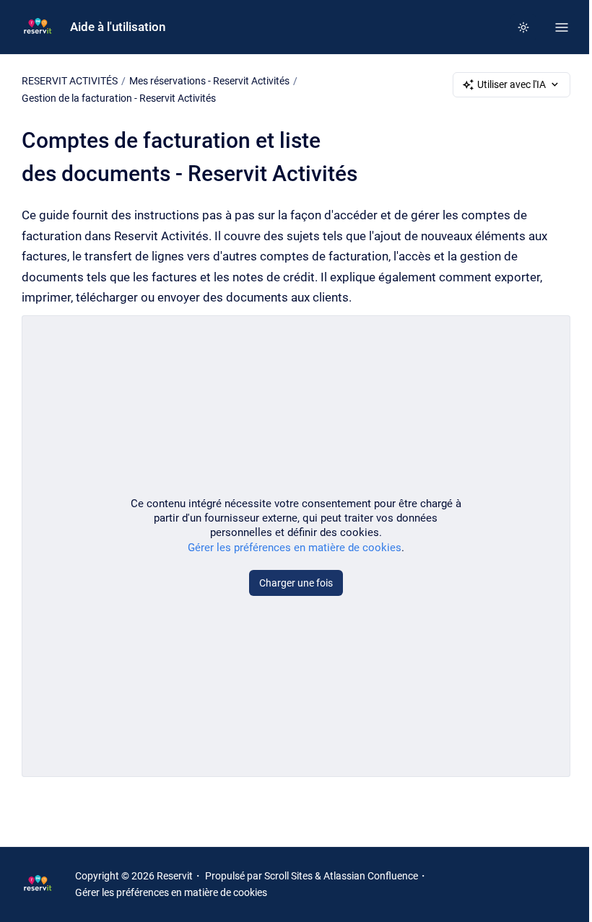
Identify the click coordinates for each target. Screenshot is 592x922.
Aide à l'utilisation (117, 26)
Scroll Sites (288, 876)
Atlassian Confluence (370, 876)
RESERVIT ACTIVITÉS (70, 81)
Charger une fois (296, 583)
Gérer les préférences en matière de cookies (294, 547)
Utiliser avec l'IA (511, 84)
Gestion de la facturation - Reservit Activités (119, 98)
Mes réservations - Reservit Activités (209, 81)
